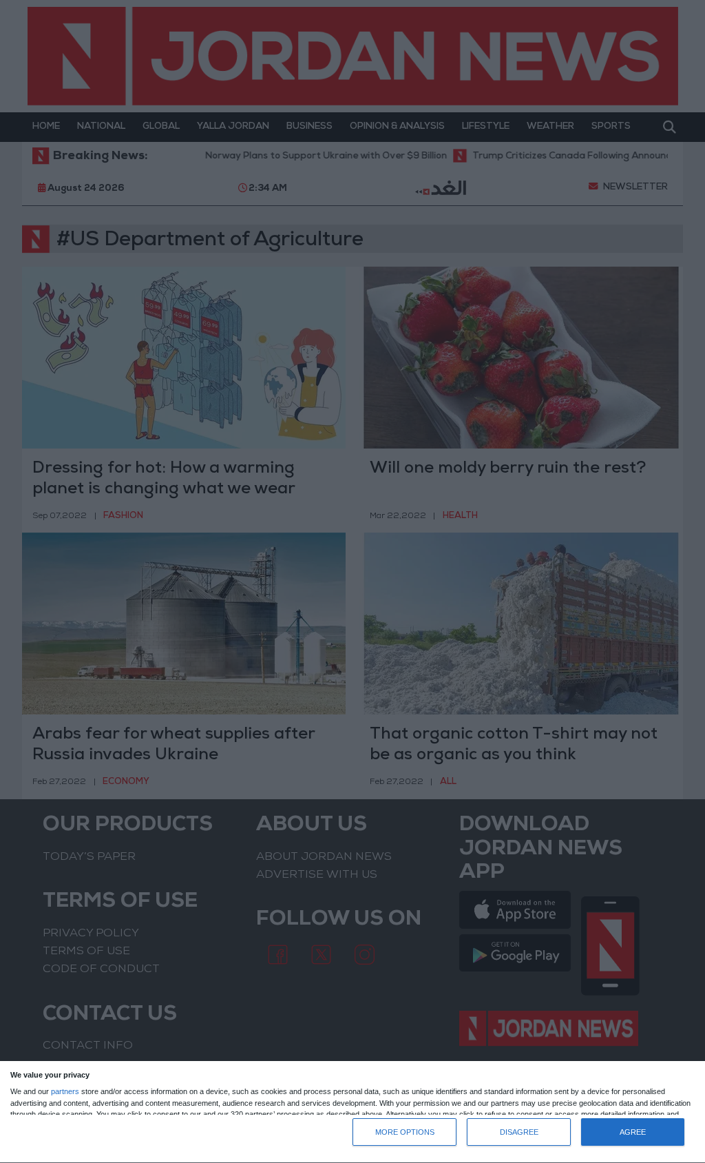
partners (65, 1091)
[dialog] (352, 1112)
